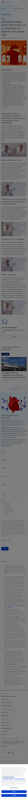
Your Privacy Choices (14, 787)
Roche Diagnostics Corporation (8, 777)
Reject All (14, 791)
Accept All (14, 795)
